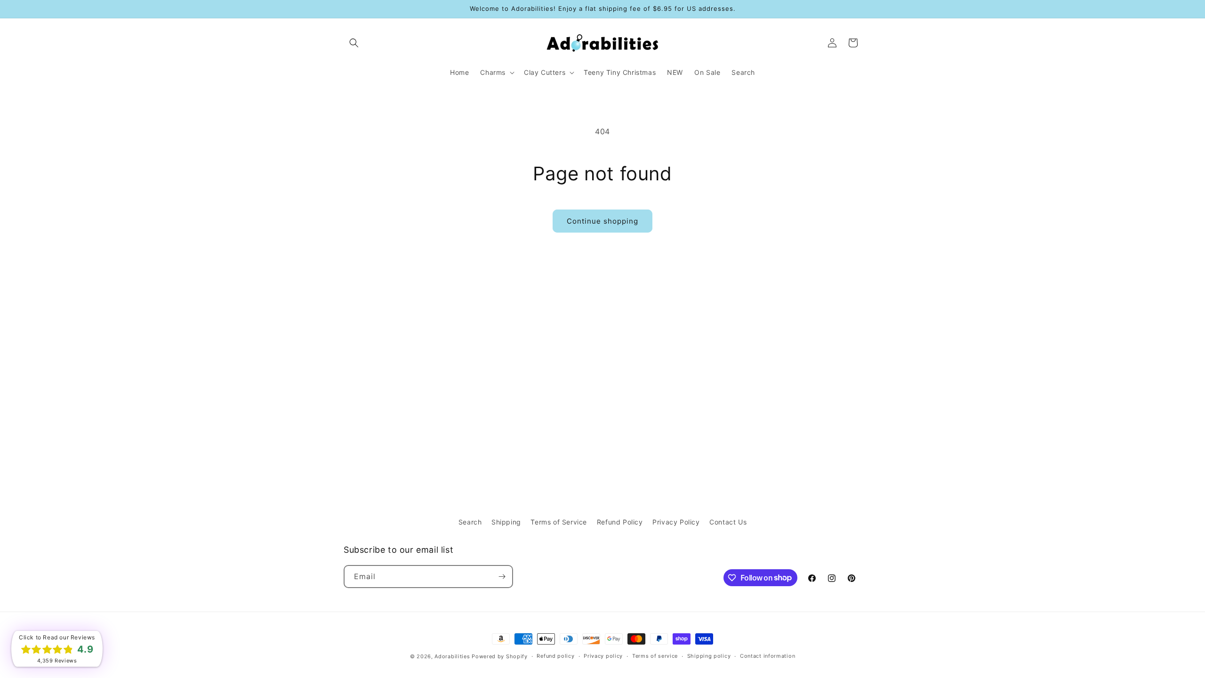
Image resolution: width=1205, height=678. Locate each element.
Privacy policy (603, 656)
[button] (354, 42)
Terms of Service (558, 522)
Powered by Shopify (500, 656)
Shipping (506, 522)
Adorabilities (452, 656)
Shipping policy (709, 656)
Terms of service (655, 656)
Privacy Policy (675, 522)
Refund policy (555, 656)
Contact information (767, 656)
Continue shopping (602, 221)
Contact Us (728, 522)
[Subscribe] (501, 576)
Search (470, 522)
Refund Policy (620, 522)
